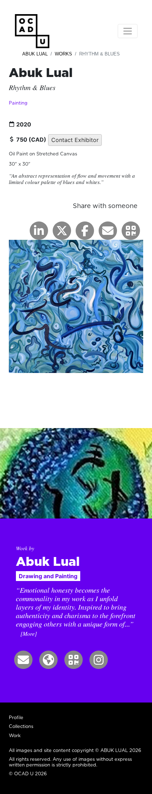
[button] (131, 230)
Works (63, 54)
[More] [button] (29, 633)
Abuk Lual (35, 54)
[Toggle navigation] (128, 31)
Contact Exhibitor (75, 139)
